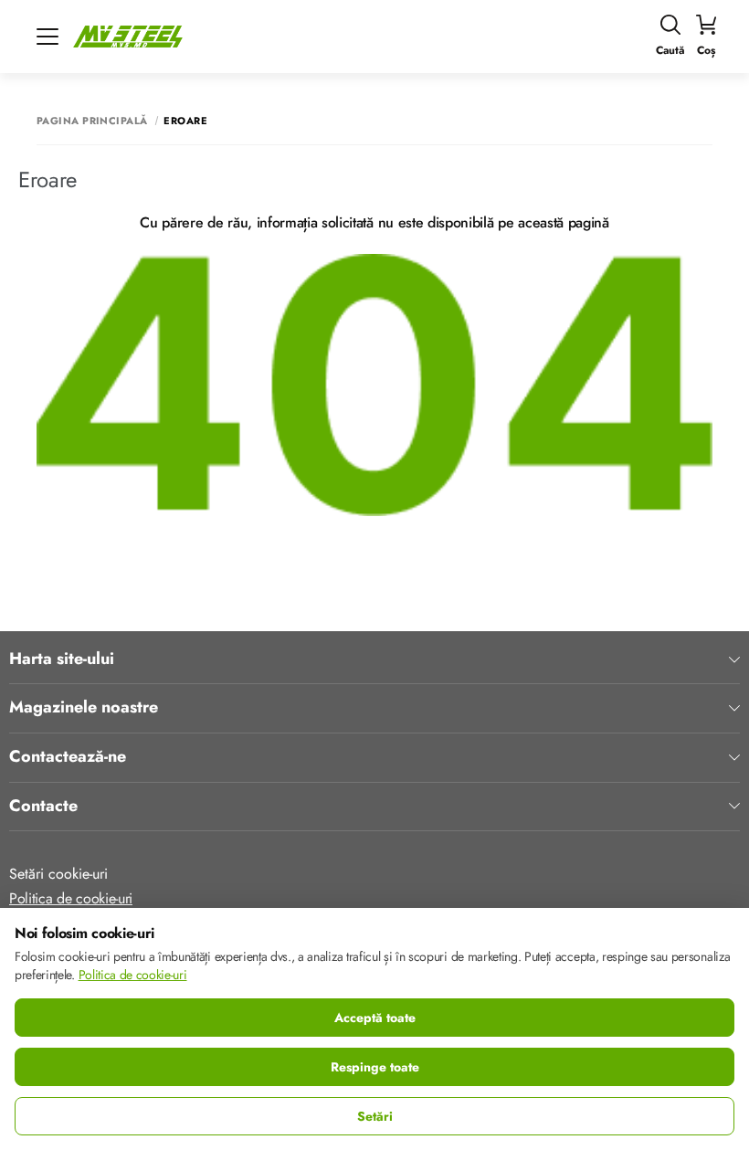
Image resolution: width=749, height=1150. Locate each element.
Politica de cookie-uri (70, 898)
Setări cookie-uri (58, 873)
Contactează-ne (67, 757)
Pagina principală (92, 121)
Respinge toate (375, 1067)
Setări (375, 1116)
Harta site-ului (61, 659)
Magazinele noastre (83, 708)
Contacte (43, 807)
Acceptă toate (375, 1017)
